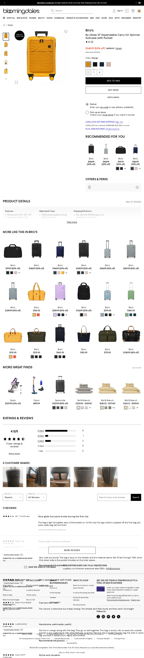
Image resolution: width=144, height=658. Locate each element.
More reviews (72, 550)
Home (10, 25)
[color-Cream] (129, 407)
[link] (91, 161)
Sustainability (55, 602)
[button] (36, 57)
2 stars (41, 446)
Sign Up (119, 122)
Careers (53, 597)
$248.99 (95, 48)
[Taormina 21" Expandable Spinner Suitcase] (107, 291)
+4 (125, 168)
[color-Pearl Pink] (136, 168)
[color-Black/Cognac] (40, 356)
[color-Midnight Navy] (58, 407)
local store (108, 115)
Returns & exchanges (11, 600)
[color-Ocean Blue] (121, 168)
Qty (94, 69)
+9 (137, 408)
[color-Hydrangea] (105, 407)
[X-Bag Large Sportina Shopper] (84, 333)
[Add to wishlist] (65, 31)
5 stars (41, 431)
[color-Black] (117, 168)
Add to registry (113, 97)
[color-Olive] (110, 314)
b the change (55, 593)
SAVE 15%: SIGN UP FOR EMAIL (42, 567)
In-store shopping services (83, 593)
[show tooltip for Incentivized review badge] (21, 555)
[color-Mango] (62, 272)
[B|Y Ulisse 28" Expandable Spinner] (84, 249)
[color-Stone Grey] (65, 407)
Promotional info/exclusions (118, 600)
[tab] (6, 37)
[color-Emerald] (134, 314)
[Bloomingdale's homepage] (4, 25)
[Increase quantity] (99, 72)
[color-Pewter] (78, 407)
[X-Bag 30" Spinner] (60, 333)
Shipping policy (9, 604)
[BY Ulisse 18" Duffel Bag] (120, 149)
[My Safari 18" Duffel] (131, 333)
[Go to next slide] (136, 3)
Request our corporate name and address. (97, 648)
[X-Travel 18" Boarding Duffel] (107, 333)
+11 (90, 408)
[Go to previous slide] (4, 3)
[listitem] (72, 3)
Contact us (7, 590)
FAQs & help (7, 595)
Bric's (90, 30)
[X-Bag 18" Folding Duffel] (36, 291)
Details (118, 48)
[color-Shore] (86, 407)
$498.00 (110, 48)
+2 (66, 273)
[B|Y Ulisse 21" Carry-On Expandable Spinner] (91, 149)
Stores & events (79, 605)
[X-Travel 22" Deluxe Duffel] (13, 333)
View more (72, 222)
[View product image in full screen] (16, 82)
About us (53, 588)
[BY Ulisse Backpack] (84, 291)
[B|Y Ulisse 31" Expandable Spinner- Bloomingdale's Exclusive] (131, 249)
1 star (41, 451)
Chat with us (8, 585)
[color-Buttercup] (102, 407)
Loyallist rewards (33, 590)
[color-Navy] (36, 356)
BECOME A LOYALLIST (45, 3)
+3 (139, 168)
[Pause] (139, 3)
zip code (104, 107)
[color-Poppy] (38, 314)
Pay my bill (30, 600)
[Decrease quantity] (88, 72)
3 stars (41, 441)
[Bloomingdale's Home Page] (21, 11)
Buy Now (113, 90)
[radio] (117, 168)
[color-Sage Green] (126, 314)
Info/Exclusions (112, 129)
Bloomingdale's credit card (37, 585)
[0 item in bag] (139, 11)
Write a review (14, 454)
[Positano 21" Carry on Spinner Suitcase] (131, 291)
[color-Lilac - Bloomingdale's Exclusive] (55, 314)
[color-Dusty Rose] (82, 407)
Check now (135, 600)
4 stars (41, 436)
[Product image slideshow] (41, 57)
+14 (113, 408)
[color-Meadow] (109, 407)
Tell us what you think (11, 609)
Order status (31, 595)
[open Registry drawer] (133, 11)
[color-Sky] (102, 314)
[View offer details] (113, 187)
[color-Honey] (34, 314)
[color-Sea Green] (130, 314)
